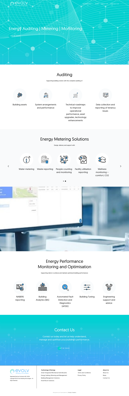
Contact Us (106, 378)
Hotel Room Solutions (48, 380)
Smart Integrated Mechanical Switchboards (54, 373)
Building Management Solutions (50, 378)
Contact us (114, 3)
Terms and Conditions (84, 373)
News (97, 3)
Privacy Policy (82, 375)
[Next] (120, 166)
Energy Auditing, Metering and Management (54, 375)
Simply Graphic (72, 392)
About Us (104, 3)
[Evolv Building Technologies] (19, 3)
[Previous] (8, 166)
